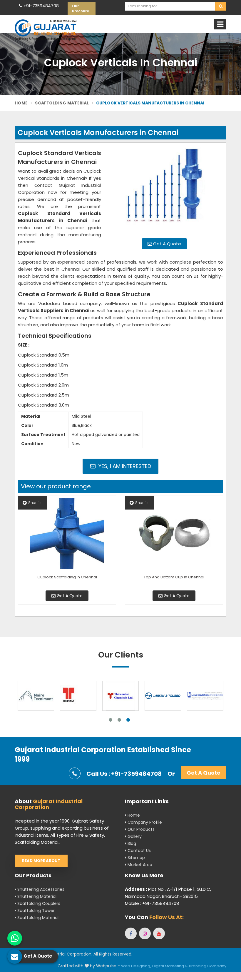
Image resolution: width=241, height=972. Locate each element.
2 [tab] (119, 720)
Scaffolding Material (62, 103)
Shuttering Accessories (40, 889)
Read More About (41, 860)
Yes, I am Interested (124, 466)
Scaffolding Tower (35, 910)
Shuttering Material (36, 896)
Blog (131, 843)
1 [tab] (110, 720)
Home (21, 103)
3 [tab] (128, 720)
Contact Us (138, 850)
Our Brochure (80, 9)
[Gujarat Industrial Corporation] (45, 29)
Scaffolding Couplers (38, 903)
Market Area (139, 865)
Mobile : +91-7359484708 (152, 903)
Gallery (134, 836)
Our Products (140, 829)
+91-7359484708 (40, 6)
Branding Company (207, 966)
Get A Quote (166, 244)
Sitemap (135, 858)
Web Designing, (136, 966)
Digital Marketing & (170, 966)
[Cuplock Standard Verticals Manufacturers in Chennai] (164, 190)
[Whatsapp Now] (14, 938)
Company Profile (144, 822)
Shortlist (35, 502)
